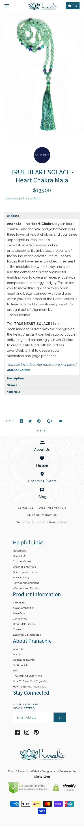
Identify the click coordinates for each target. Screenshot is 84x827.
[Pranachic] (42, 6)
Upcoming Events (23, 659)
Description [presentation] (15, 378)
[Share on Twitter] (30, 421)
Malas (42, 431)
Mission (17, 654)
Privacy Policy (21, 577)
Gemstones (20, 618)
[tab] (42, 215)
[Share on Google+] (50, 421)
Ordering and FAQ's (52, 507)
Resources (19, 550)
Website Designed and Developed (51, 771)
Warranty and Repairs (26, 588)
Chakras (18, 629)
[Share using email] (60, 421)
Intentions (19, 602)
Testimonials (20, 665)
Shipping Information (42, 514)
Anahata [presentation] (13, 216)
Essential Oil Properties (27, 634)
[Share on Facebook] (21, 421)
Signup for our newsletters (25, 706)
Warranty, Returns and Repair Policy (42, 522)
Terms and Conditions (26, 582)
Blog (15, 670)
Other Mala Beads (23, 624)
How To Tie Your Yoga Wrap (29, 686)
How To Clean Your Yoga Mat (30, 681)
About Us (18, 649)
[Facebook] (17, 732)
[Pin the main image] (39, 421)
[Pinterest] (36, 732)
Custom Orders (22, 561)
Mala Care (19, 613)
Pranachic (24, 771)
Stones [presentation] (12, 385)
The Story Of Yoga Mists (27, 675)
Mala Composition (23, 607)
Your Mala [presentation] (13, 392)
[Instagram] (26, 732)
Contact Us (25, 507)
